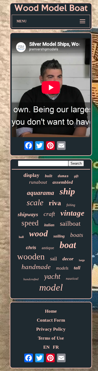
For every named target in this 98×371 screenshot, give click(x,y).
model (51, 287)
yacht (52, 276)
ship (67, 191)
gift (76, 176)
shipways (28, 214)
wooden (31, 256)
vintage (72, 213)
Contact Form (51, 320)
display (31, 175)
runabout (38, 182)
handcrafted (31, 279)
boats (76, 235)
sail (53, 258)
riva (55, 203)
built (48, 176)
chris (31, 247)
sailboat (70, 223)
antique (48, 248)
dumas (63, 176)
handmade (36, 266)
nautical (72, 278)
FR (56, 347)
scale (35, 202)
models (62, 268)
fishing (70, 205)
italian (49, 225)
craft (49, 213)
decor (68, 258)
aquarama (40, 192)
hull (21, 237)
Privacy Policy (51, 329)
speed (30, 223)
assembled (63, 182)
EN (46, 347)
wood (38, 233)
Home (51, 311)
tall (77, 267)
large (82, 260)
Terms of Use (51, 338)
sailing (59, 236)
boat (68, 245)
